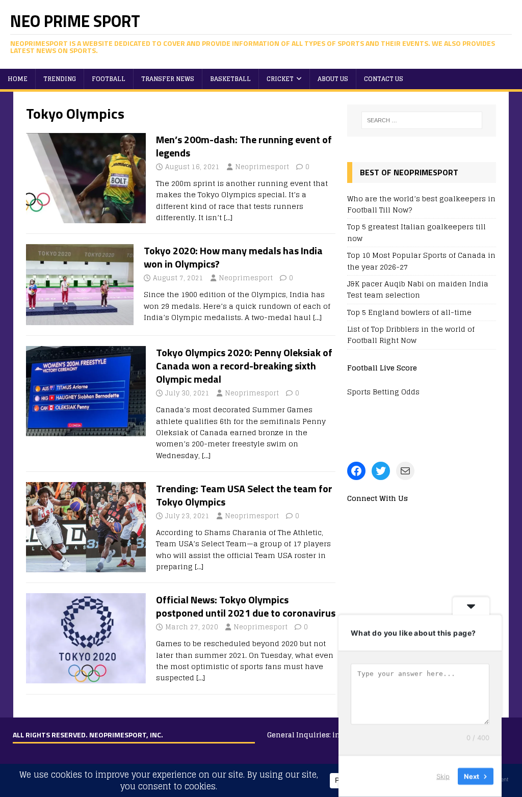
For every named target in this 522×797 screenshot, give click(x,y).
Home (18, 78)
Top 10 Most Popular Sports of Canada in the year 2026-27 (421, 261)
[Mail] (405, 471)
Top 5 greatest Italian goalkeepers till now (416, 232)
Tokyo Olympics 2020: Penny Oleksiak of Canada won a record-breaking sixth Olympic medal (244, 365)
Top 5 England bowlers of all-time (409, 312)
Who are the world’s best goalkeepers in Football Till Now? (421, 204)
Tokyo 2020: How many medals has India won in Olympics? (233, 257)
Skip (443, 776)
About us (333, 78)
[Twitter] (381, 471)
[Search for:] (422, 120)
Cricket (280, 78)
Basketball (230, 78)
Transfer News (167, 78)
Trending (59, 78)
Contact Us (383, 78)
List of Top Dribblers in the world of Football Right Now (411, 335)
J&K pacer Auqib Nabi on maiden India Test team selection (417, 289)
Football (108, 78)
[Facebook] (356, 471)
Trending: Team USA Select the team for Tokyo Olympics (244, 495)
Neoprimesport (262, 167)
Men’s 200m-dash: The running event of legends (244, 146)
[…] (228, 217)
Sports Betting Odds (383, 391)
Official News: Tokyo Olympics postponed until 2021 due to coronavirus (245, 606)
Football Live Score (382, 367)
